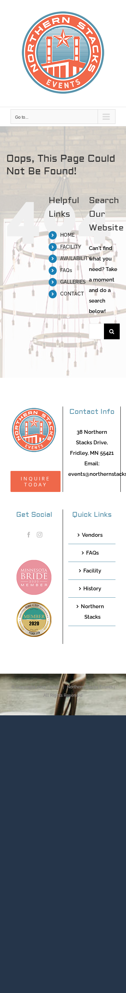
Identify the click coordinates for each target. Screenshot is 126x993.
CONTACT (72, 294)
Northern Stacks (92, 611)
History (92, 588)
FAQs (66, 270)
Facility (92, 571)
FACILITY (70, 247)
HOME (67, 235)
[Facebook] (28, 534)
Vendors (92, 535)
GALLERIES (73, 282)
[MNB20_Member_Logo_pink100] (33, 562)
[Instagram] (39, 534)
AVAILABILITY (75, 258)
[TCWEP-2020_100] (33, 604)
